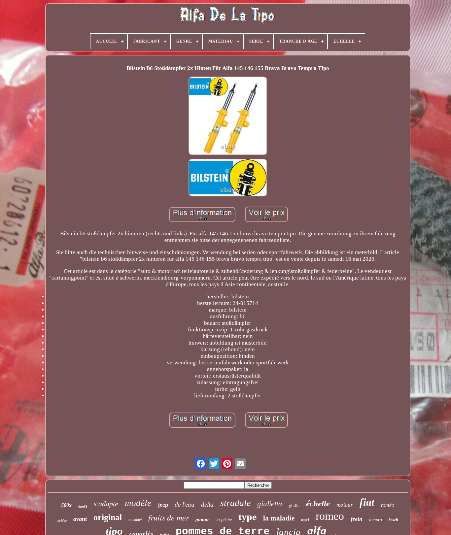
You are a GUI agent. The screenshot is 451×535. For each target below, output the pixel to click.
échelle (318, 503)
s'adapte (106, 504)
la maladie (279, 518)
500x (66, 505)
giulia (294, 505)
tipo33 (82, 506)
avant (80, 519)
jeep (163, 505)
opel (305, 519)
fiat (367, 502)
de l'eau (184, 504)
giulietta (269, 504)
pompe (202, 519)
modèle (138, 503)
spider (62, 520)
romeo (330, 516)
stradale (235, 503)
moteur (344, 505)
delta (207, 504)
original (107, 517)
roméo (387, 505)
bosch (393, 520)
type (247, 516)
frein (357, 519)
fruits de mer (168, 517)
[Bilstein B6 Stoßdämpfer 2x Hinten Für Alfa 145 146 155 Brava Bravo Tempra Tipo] (228, 117)
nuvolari (135, 520)
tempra (375, 519)
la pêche (224, 519)
